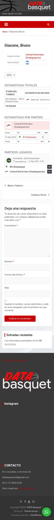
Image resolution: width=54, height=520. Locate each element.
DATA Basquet (34, 507)
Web (6, 287)
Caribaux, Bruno (38, 195)
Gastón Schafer (26, 488)
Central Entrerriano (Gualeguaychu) (35, 56)
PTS (39, 133)
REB (46, 133)
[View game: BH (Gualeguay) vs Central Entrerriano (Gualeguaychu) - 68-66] (27, 165)
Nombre (9, 261)
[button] (46, 511)
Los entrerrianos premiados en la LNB (23, 340)
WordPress (36, 515)
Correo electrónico (14, 274)
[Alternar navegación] (6, 24)
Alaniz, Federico (15, 185)
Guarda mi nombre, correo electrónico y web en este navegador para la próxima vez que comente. (26, 307)
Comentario (11, 225)
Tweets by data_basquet (14, 360)
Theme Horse (31, 511)
